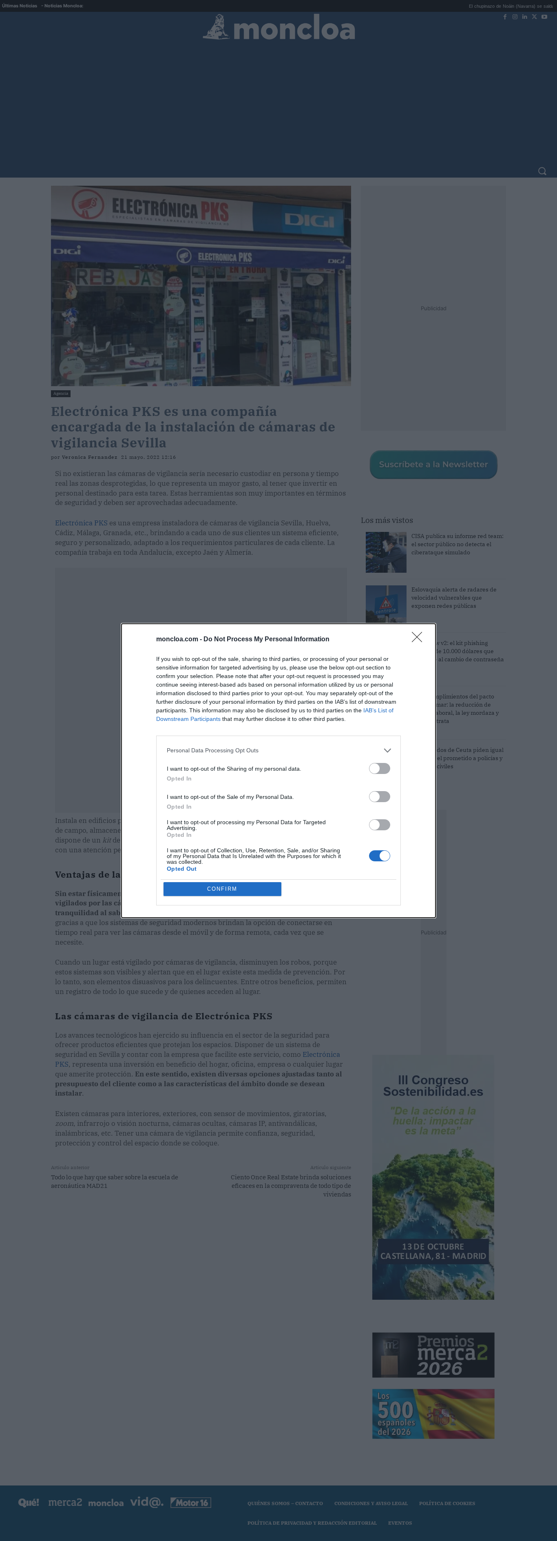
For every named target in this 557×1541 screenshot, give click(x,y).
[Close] (419, 639)
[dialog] (278, 771)
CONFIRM (222, 889)
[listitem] (278, 750)
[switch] (379, 768)
